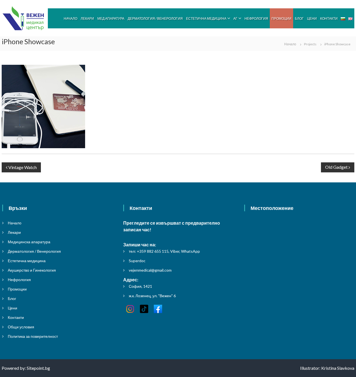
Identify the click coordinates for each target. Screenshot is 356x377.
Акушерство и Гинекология (32, 270)
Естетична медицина (206, 18)
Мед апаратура (110, 18)
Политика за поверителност (33, 336)
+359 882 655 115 (153, 251)
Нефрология (256, 18)
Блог (299, 18)
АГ (235, 18)
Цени (312, 18)
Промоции (281, 18)
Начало (70, 18)
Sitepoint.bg (38, 368)
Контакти (329, 18)
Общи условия (21, 326)
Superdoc (137, 260)
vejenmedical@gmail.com (150, 270)
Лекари (87, 18)
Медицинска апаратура (29, 241)
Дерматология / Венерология (155, 18)
